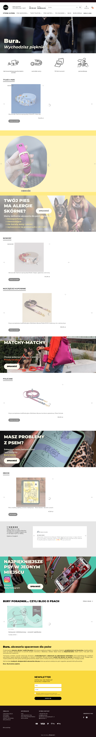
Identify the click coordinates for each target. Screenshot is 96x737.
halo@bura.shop (41, 8)
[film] (48, 35)
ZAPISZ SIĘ (48, 698)
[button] (80, 7)
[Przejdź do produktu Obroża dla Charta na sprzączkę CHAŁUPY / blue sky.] (26, 98)
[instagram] (86, 717)
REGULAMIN (24, 718)
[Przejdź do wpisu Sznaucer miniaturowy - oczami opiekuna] (24, 617)
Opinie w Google (12, 536)
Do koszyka (13, 514)
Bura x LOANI (87, 13)
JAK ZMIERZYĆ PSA (26, 715)
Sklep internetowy (47, 735)
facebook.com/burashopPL (46, 716)
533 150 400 (32, 8)
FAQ (22, 713)
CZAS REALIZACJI (8, 713)
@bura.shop (42, 718)
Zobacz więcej (87, 601)
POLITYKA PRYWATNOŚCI (28, 716)
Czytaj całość (12, 634)
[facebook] (84, 717)
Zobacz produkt (14, 121)
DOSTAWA (6, 715)
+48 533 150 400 (43, 713)
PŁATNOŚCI (6, 716)
